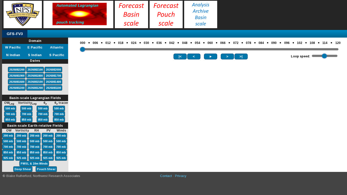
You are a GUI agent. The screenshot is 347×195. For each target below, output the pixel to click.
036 (159, 43)
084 (261, 43)
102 (299, 43)
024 (133, 43)
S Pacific (56, 55)
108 (312, 43)
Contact (166, 176)
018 (120, 43)
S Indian (35, 55)
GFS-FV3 (15, 33)
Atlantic (57, 47)
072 (236, 43)
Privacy (180, 176)
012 (108, 43)
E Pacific (34, 47)
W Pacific (13, 47)
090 (274, 43)
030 (146, 43)
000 (82, 43)
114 (324, 43)
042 (172, 43)
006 (95, 43)
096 (287, 43)
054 (197, 43)
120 (338, 43)
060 (210, 43)
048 (184, 43)
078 (248, 43)
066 (223, 43)
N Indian (13, 55)
